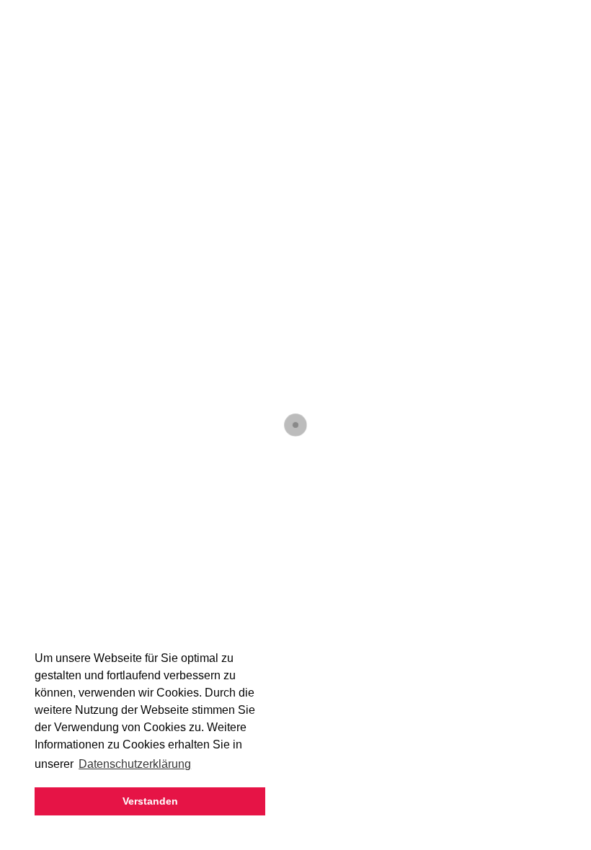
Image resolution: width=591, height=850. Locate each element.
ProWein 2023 (112, 267)
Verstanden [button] (150, 801)
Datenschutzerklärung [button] (135, 764)
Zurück (53, 296)
